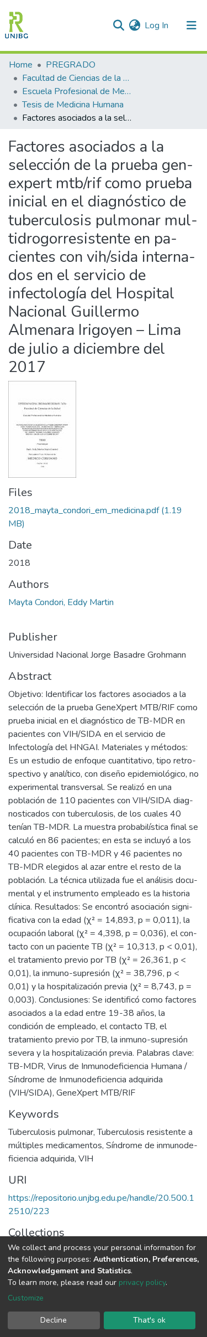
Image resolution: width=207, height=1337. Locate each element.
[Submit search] (118, 25)
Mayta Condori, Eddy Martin (61, 602)
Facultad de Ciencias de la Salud (77, 78)
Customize (26, 1298)
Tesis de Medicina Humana (73, 105)
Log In (157, 25)
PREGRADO (70, 65)
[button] (134, 25)
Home (21, 65)
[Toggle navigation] (191, 25)
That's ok (149, 1320)
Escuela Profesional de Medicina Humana (77, 91)
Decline (53, 1320)
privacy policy (142, 1282)
